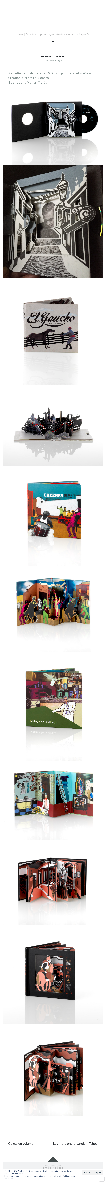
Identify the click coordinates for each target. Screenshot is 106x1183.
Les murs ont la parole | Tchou (75, 1143)
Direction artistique (53, 60)
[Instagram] (46, 1168)
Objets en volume (20, 1143)
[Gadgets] (53, 1159)
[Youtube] (60, 1168)
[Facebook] (53, 1168)
